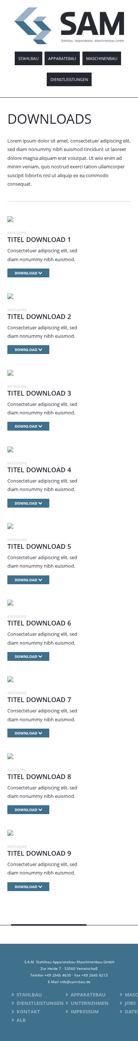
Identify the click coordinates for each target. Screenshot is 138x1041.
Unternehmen (90, 1003)
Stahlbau (28, 58)
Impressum (85, 1011)
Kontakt (28, 1011)
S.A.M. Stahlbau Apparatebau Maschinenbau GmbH (69, 25)
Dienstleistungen (69, 79)
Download (26, 273)
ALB (21, 1020)
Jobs (130, 1003)
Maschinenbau (101, 58)
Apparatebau (62, 58)
